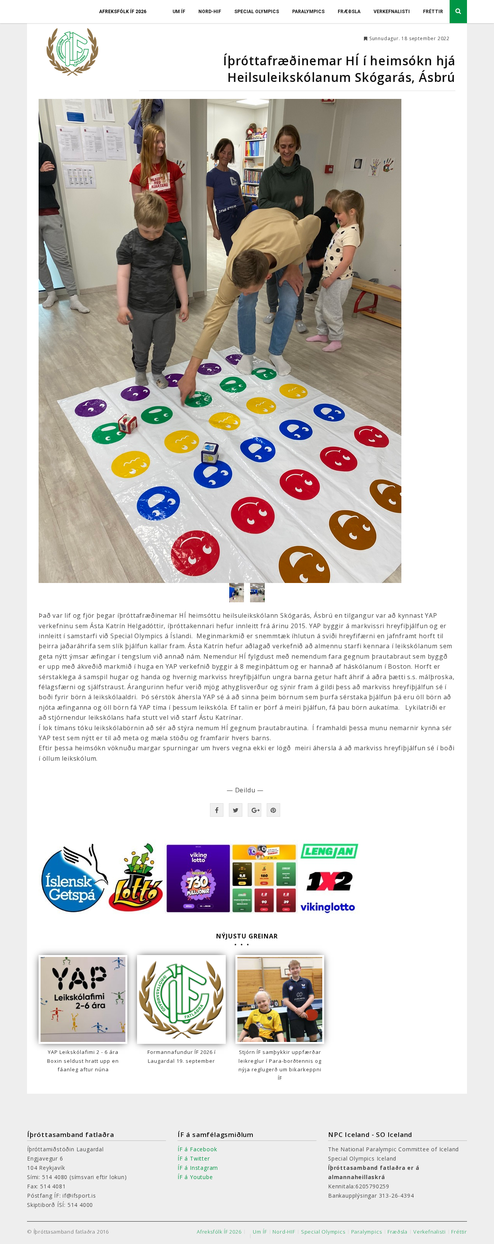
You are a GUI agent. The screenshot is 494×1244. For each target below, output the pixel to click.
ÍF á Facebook (197, 1149)
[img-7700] (257, 591)
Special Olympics (256, 11)
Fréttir (433, 11)
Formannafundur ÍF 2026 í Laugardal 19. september (181, 1056)
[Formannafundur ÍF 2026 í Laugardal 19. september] (181, 999)
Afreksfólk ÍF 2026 (122, 11)
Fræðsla (349, 11)
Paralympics (308, 11)
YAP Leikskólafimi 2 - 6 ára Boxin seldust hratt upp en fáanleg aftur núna (83, 1060)
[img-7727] (237, 591)
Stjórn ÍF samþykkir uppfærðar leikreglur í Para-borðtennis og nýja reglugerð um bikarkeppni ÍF (280, 1065)
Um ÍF (179, 11)
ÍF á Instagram (198, 1167)
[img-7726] (247, 341)
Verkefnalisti (392, 11)
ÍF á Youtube (195, 1177)
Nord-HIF (209, 11)
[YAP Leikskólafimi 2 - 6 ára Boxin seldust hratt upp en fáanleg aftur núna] (83, 999)
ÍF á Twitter (194, 1158)
